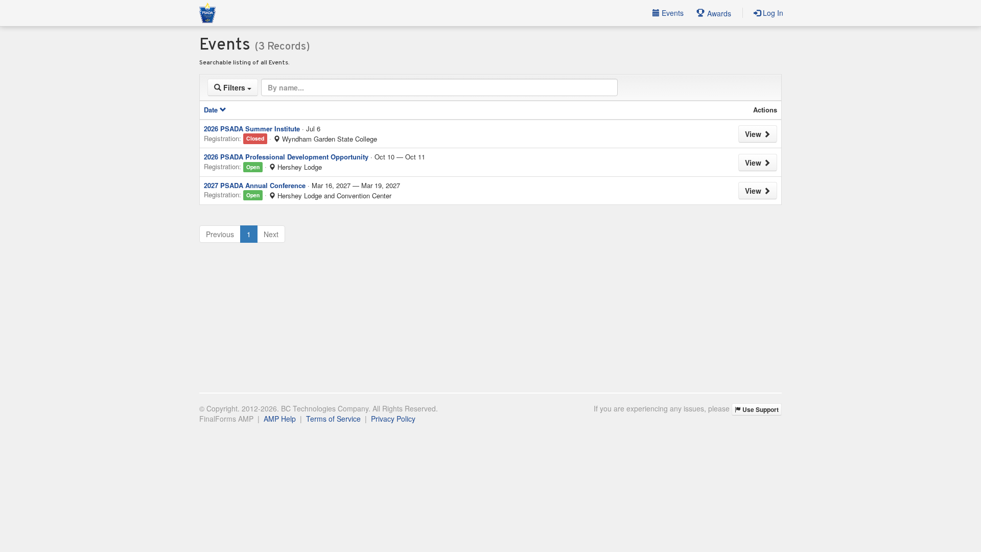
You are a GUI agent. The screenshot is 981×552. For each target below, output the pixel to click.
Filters (234, 87)
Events (672, 13)
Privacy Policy (393, 418)
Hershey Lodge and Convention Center (333, 195)
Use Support (760, 409)
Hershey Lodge (298, 167)
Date (212, 109)
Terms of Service (333, 418)
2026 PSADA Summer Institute (252, 128)
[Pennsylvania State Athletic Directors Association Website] (207, 13)
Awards (718, 13)
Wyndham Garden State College (328, 139)
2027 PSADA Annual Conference (255, 185)
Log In (772, 13)
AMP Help (280, 418)
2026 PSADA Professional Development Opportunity (286, 157)
